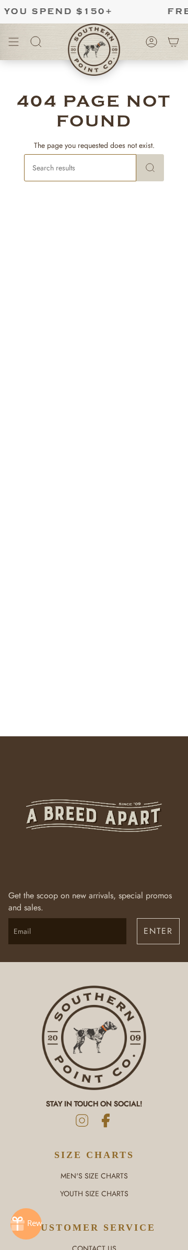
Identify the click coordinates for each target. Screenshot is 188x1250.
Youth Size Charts (94, 1193)
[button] (36, 42)
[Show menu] (13, 42)
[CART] (173, 42)
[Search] (150, 167)
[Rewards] (26, 1224)
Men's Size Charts (94, 1176)
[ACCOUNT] (151, 42)
